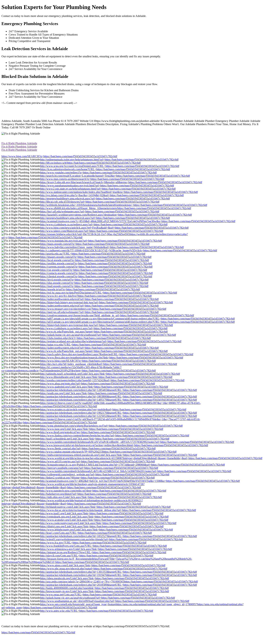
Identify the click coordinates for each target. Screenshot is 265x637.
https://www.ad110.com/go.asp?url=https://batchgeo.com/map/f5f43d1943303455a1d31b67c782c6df (97, 461)
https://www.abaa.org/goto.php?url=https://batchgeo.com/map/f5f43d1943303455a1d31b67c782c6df (97, 383)
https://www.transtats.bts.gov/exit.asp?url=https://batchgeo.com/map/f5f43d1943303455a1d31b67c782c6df (101, 240)
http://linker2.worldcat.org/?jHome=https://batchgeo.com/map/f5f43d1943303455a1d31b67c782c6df (97, 477)
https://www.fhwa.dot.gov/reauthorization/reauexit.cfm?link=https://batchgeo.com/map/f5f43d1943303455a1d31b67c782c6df (111, 357)
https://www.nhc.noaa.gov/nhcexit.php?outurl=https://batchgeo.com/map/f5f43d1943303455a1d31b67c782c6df (103, 568)
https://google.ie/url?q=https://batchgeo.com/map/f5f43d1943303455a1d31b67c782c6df (90, 289)
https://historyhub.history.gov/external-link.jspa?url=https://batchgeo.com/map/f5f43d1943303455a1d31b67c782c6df (106, 302)
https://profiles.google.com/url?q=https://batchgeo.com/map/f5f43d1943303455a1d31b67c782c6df (96, 263)
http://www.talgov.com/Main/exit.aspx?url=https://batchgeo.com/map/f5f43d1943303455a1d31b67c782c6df (101, 230)
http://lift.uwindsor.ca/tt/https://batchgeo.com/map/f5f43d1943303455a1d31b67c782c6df (90, 162)
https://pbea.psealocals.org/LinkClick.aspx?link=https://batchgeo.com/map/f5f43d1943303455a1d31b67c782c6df (104, 578)
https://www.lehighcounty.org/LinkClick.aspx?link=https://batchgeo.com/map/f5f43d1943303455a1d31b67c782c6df (106, 529)
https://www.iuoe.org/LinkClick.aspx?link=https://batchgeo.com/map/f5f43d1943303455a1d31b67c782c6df (101, 428)
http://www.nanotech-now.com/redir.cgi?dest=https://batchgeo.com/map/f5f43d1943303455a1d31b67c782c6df (103, 490)
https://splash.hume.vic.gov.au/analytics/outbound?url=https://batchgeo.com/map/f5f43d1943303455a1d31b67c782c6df (108, 334)
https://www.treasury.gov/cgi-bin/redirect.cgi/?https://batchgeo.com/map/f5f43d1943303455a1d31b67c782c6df (103, 308)
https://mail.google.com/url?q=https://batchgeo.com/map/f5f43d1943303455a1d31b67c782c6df (94, 286)
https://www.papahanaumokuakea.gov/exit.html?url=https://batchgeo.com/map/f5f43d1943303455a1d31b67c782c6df (107, 185)
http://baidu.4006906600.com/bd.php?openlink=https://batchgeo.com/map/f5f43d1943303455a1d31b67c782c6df (104, 588)
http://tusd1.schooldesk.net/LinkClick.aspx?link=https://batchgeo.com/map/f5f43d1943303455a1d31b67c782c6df (104, 438)
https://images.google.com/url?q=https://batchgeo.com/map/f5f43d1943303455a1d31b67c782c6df (95, 256)
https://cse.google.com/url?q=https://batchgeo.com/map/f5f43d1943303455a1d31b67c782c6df (93, 269)
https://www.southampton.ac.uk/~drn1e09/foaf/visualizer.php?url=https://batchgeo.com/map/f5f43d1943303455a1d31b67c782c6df (114, 601)
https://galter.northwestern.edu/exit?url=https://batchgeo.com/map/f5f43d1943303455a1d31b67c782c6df (99, 299)
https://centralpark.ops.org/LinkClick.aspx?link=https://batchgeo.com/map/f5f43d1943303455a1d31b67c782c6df (104, 516)
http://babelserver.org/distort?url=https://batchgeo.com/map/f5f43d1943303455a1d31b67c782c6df (95, 493)
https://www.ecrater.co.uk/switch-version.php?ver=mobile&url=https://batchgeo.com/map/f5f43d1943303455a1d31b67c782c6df (113, 409)
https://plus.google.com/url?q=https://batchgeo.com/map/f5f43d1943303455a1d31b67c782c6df (94, 282)
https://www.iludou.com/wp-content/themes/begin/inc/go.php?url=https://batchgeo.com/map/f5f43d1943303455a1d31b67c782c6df (114, 435)
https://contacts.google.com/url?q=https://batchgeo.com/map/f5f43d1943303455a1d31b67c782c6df (96, 273)
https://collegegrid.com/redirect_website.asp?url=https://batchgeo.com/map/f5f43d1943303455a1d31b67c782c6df (104, 474)
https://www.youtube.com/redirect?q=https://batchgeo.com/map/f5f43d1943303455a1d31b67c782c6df (98, 172)
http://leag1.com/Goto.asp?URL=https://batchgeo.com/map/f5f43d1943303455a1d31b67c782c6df (96, 532)
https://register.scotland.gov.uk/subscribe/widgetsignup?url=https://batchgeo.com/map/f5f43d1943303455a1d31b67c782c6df (110, 341)
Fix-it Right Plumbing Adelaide (19, 143)
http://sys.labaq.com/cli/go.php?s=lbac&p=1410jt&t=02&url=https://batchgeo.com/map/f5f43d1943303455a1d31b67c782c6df (112, 195)
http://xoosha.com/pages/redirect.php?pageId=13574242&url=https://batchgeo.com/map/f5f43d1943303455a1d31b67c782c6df (112, 380)
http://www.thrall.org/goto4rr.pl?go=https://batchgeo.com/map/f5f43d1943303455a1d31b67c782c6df (97, 432)
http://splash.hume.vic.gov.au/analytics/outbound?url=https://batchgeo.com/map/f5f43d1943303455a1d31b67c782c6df (107, 597)
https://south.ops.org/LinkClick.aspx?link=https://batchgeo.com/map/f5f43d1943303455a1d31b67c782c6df (101, 393)
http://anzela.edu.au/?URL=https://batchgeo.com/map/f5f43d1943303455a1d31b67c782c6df (92, 253)
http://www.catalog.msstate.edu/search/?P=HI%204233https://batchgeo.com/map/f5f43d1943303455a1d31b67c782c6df (108, 451)
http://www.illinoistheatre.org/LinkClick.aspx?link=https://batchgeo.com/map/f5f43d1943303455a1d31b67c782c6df (106, 377)
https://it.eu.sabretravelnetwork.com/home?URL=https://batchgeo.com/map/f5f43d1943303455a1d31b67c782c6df (105, 169)
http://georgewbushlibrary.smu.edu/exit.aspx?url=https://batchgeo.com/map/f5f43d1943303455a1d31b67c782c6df (105, 198)
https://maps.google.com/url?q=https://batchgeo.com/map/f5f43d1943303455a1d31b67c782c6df (94, 243)
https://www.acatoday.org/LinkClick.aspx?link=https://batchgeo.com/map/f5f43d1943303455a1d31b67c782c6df (104, 519)
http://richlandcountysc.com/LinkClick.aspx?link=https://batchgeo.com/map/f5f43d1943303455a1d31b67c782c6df (105, 506)
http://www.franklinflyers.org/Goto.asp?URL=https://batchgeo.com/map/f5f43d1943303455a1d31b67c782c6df (103, 545)
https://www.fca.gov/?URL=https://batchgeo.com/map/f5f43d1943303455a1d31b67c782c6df (93, 542)
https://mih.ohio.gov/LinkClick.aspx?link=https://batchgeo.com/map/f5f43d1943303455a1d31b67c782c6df (101, 497)
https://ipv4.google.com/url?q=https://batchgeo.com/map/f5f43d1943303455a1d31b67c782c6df (94, 279)
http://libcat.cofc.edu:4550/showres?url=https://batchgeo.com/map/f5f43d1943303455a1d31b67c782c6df (99, 201)
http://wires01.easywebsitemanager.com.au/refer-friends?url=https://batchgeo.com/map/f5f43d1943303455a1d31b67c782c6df (111, 539)
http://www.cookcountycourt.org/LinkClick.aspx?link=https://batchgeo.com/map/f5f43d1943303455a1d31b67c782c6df (108, 523)
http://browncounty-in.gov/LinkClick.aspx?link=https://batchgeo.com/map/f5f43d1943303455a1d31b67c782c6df (104, 591)
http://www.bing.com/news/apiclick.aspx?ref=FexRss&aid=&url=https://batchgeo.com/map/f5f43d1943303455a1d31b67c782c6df (114, 227)
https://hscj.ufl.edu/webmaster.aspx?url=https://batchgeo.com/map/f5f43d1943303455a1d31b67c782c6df (99, 211)
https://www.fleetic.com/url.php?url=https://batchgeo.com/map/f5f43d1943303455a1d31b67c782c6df (98, 448)
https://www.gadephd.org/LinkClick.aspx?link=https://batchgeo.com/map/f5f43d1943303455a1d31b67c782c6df (104, 386)
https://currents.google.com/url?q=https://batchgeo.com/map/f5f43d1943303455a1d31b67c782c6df (96, 266)
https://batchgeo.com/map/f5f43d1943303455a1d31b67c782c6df (38, 632)
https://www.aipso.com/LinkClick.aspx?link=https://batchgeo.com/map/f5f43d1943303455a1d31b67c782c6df (102, 565)
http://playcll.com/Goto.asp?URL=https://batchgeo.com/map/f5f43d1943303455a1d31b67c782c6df (96, 555)
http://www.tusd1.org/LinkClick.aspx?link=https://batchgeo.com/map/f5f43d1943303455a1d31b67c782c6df (101, 513)
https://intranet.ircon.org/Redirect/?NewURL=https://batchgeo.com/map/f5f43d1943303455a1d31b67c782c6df (103, 552)
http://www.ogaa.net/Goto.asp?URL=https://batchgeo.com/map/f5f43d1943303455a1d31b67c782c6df (98, 594)
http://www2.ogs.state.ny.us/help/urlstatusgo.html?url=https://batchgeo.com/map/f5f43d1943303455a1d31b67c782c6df (108, 188)
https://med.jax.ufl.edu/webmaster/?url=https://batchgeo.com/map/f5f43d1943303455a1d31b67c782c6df (99, 312)
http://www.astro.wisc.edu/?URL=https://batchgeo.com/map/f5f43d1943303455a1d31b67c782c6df (96, 610)
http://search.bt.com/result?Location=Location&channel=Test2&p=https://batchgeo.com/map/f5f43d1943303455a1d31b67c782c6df (115, 175)
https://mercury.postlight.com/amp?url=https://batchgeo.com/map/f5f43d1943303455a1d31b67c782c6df (99, 467)
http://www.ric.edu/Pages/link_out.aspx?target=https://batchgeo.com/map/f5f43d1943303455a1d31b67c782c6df (104, 331)
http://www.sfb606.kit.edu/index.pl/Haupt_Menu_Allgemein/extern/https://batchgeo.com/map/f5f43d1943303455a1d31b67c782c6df (115, 208)
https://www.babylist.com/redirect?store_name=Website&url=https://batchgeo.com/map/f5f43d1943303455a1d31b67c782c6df (112, 247)
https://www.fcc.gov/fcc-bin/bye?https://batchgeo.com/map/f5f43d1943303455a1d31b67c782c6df (96, 295)
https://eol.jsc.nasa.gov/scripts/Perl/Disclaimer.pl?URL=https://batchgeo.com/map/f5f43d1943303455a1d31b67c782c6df (108, 292)
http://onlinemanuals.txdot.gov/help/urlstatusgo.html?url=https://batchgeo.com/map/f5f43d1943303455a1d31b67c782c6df (109, 159)
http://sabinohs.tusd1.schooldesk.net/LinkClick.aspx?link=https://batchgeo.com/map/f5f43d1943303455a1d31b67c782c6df (110, 373)
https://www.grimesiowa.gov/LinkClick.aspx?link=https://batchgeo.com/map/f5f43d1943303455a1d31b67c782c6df (106, 549)
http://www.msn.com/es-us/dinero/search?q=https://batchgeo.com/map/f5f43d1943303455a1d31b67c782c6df (102, 179)
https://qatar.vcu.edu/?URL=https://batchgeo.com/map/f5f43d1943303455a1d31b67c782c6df (93, 344)
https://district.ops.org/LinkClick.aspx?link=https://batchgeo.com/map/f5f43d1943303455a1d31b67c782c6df (102, 526)
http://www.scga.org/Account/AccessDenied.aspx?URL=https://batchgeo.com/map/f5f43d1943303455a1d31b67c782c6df (109, 166)
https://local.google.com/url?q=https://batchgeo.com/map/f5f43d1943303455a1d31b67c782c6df (94, 260)
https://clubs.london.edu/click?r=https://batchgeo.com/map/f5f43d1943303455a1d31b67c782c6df (95, 338)
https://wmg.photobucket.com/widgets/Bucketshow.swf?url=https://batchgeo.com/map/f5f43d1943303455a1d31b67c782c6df (111, 425)
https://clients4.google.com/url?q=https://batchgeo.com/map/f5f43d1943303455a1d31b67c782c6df (96, 276)
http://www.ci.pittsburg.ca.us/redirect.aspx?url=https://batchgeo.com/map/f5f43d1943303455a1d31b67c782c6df (103, 224)
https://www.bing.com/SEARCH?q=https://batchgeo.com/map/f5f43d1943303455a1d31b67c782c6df (59, 156)
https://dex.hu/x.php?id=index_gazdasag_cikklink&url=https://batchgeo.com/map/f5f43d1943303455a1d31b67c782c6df (108, 364)
